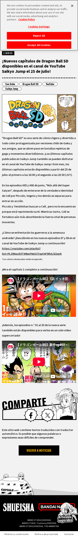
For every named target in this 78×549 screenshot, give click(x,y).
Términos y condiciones (16, 534)
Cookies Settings (39, 26)
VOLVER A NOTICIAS (38, 450)
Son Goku (10, 84)
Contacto (69, 534)
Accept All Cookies (39, 45)
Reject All (39, 35)
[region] (39, 25)
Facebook (30, 415)
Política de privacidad (46, 534)
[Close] (72, 6)
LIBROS (8, 53)
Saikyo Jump (11, 88)
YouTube (50, 84)
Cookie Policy (26, 19)
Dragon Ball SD (30, 84)
